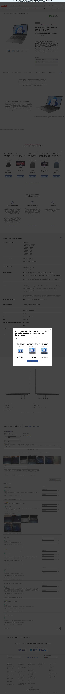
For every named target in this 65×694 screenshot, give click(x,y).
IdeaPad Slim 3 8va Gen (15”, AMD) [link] (20, 343)
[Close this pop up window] (50, 329)
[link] (20, 350)
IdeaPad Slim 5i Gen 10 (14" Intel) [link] (44, 343)
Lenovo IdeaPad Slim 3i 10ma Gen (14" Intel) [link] (32, 343)
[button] (25, 341)
